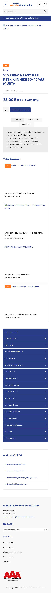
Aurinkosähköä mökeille (14, 471)
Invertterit (9, 345)
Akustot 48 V (10, 372)
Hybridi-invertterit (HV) (14, 352)
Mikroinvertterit (11, 392)
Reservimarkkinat (12, 385)
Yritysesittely (8, 542)
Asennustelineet (11, 405)
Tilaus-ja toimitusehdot (12, 552)
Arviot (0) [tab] (26, 125)
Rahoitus (6, 562)
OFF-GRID (8, 432)
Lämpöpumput (11, 438)
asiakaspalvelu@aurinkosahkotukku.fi (18, 517)
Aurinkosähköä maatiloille (15, 464)
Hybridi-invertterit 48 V (14, 365)
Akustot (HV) (10, 358)
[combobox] (25, 529)
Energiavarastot (11, 378)
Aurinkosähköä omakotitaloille (17, 484)
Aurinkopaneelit (11, 338)
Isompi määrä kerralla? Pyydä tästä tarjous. (20, 18)
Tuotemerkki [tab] (32, 120)
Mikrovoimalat (10, 398)
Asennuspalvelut (11, 418)
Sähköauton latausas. (13, 425)
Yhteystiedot (8, 547)
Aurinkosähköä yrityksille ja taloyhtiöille (21, 478)
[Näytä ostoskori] (45, 4)
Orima (5, 70)
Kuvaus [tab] (17, 120)
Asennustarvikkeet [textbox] (24, 530)
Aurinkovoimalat (11, 332)
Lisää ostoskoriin (22, 110)
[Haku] (45, 11)
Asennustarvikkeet (12, 412)
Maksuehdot (8, 557)
